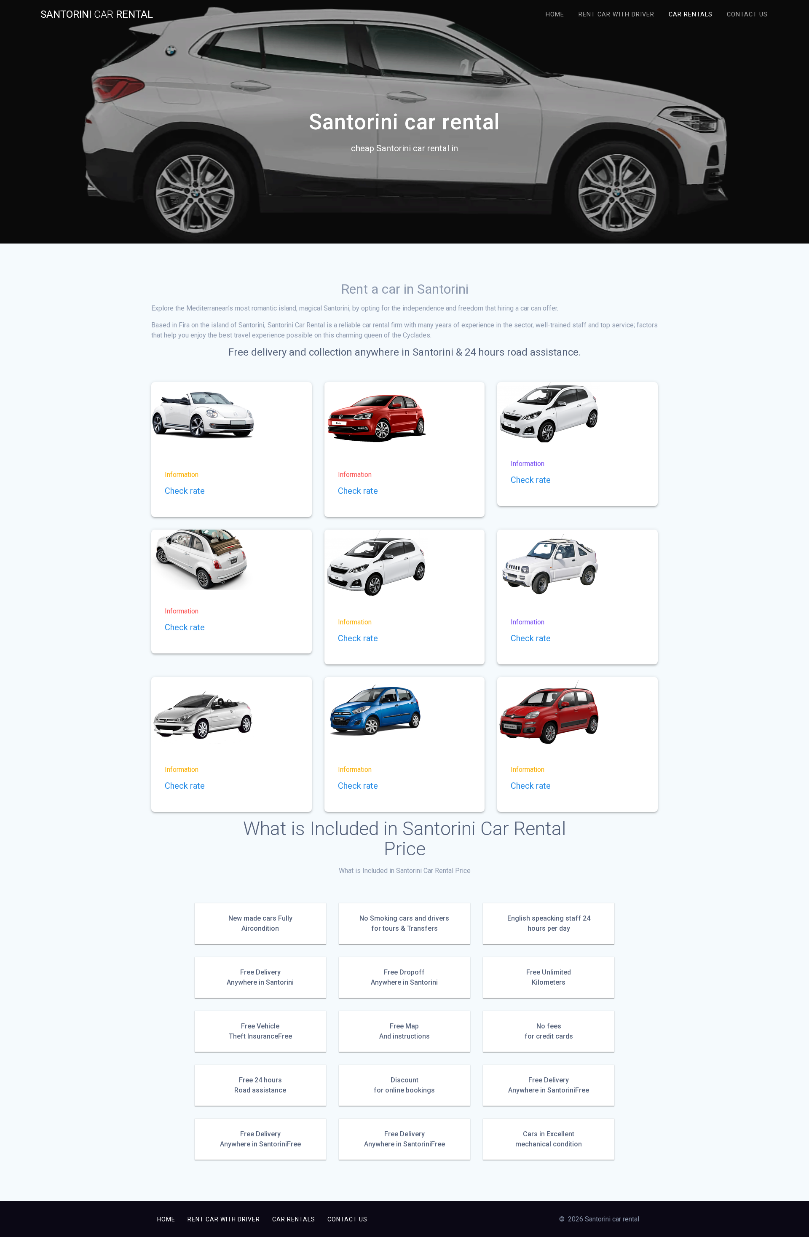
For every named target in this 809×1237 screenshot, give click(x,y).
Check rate (185, 491)
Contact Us (747, 14)
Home (555, 14)
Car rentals (691, 14)
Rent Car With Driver (616, 14)
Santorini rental (96, 14)
